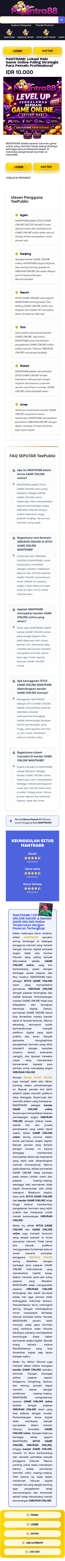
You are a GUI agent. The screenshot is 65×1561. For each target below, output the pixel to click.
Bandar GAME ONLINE (38, 1077)
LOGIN (17, 50)
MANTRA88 (31, 937)
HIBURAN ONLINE (40, 1257)
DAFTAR (47, 50)
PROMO (34, 1516)
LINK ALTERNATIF (34, 1541)
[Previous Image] (6, 106)
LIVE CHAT (35, 1550)
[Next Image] (59, 106)
